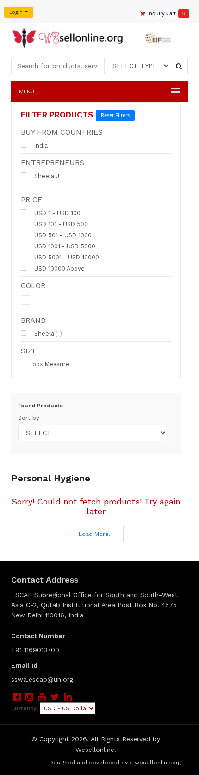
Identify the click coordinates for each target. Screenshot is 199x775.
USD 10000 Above (58, 268)
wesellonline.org (158, 762)
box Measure (50, 364)
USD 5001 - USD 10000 (65, 257)
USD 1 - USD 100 (56, 212)
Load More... (96, 534)
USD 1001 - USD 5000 (63, 246)
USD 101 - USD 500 (60, 224)
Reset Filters (115, 114)
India (40, 145)
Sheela (47, 333)
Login (16, 11)
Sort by (28, 417)
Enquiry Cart (163, 13)
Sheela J (45, 175)
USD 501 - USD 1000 (62, 235)
